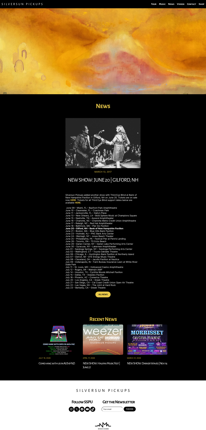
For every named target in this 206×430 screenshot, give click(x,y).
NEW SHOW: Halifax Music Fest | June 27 (101, 365)
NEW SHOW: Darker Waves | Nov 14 (147, 363)
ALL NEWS (103, 294)
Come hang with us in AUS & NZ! (57, 363)
